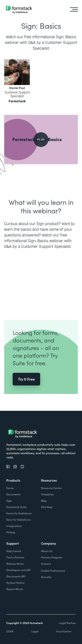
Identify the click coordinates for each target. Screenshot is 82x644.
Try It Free (26, 379)
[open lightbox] (41, 139)
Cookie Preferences (53, 571)
